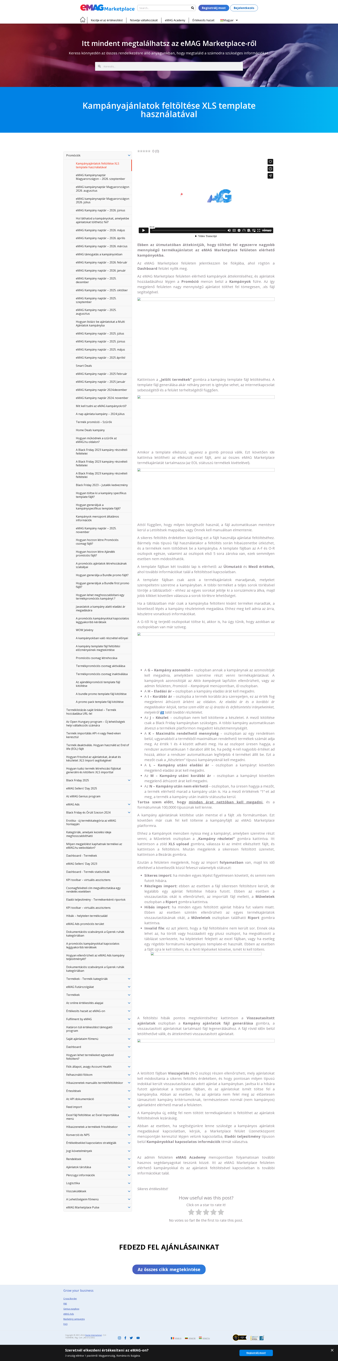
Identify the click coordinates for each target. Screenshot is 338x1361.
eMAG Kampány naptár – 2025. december (96, 280)
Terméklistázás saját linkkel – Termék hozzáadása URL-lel (91, 712)
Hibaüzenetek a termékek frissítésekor (92, 1127)
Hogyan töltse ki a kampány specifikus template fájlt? (101, 495)
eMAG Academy (175, 20)
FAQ (65, 1324)
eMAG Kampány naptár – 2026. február (101, 262)
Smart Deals (84, 366)
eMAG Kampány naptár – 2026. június (100, 210)
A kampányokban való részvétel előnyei (102, 638)
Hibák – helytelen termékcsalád (86, 916)
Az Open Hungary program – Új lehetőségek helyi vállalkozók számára (95, 723)
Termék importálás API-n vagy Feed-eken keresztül (93, 735)
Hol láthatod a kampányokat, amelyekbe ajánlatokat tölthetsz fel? (102, 220)
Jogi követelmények (79, 1151)
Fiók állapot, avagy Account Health (88, 1067)
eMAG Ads (73, 804)
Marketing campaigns (74, 1319)
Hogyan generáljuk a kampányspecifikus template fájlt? (98, 507)
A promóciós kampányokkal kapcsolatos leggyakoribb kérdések (102, 620)
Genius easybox (71, 1308)
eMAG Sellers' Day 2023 (81, 864)
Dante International (93, 1335)
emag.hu (206, 1338)
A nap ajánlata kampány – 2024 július (100, 414)
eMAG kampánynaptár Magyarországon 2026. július (102, 200)
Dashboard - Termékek (81, 856)
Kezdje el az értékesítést (107, 20)
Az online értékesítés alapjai (84, 1003)
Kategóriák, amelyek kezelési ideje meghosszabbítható (88, 834)
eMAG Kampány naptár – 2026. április (100, 238)
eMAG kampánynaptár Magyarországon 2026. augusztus (102, 189)
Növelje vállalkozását (144, 20)
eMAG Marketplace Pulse (82, 1207)
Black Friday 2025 (77, 780)
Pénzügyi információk (80, 1175)
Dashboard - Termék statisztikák (88, 872)
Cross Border (70, 1298)
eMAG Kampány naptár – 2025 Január (100, 382)
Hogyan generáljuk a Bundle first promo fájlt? (102, 585)
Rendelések (73, 1159)
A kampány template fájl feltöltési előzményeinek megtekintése (98, 648)
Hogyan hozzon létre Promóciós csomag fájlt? (97, 542)
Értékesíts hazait (203, 20)
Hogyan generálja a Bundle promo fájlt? (102, 575)
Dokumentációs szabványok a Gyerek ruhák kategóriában (95, 933)
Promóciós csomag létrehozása (96, 658)
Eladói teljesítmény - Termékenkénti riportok (96, 900)
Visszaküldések (76, 1191)
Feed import (74, 1107)
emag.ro (178, 1338)
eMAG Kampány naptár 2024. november (102, 398)
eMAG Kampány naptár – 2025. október (102, 290)
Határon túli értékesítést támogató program (89, 1029)
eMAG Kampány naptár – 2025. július (100, 333)
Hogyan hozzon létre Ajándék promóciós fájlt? (95, 553)
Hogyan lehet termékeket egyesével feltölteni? (90, 1057)
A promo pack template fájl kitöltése (100, 702)
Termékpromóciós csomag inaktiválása (102, 674)
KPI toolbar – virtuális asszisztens (88, 880)
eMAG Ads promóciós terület (85, 924)
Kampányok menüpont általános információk (97, 518)
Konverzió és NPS (78, 1135)
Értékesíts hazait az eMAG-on (85, 1011)
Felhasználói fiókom (79, 1075)
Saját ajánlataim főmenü (82, 1039)
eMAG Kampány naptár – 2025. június (100, 341)
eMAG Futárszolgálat (80, 987)
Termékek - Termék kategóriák (87, 979)
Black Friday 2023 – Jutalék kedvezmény (102, 485)
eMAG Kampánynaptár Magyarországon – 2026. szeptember (100, 177)
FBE (65, 1303)
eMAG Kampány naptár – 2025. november (96, 530)
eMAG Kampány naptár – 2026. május (100, 230)
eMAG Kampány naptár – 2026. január (101, 270)
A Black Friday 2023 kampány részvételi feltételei (101, 451)
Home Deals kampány (90, 430)
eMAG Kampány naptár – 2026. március (101, 246)
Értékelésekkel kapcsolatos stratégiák (91, 1143)
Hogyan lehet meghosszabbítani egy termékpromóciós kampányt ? (100, 597)
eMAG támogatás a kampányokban (99, 254)
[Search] (193, 8)
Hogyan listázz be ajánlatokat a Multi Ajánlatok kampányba (100, 323)
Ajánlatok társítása (78, 1167)
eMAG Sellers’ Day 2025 (81, 788)
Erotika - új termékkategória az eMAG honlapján (91, 822)
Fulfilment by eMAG (79, 1019)
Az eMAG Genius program (83, 796)
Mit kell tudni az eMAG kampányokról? (101, 406)
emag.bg (192, 1338)
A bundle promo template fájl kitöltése (101, 694)
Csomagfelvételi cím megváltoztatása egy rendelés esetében (93, 890)
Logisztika (73, 1183)
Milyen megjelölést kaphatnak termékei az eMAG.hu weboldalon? (94, 846)
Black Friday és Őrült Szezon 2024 (88, 812)
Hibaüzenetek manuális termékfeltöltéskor (94, 1083)
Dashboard (73, 1047)
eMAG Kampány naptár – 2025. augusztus (96, 312)
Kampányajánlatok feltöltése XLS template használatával (97, 165)
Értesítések (73, 1091)
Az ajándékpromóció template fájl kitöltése (98, 684)
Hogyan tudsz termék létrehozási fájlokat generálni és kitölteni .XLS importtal (93, 770)
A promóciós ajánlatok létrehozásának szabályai (101, 565)
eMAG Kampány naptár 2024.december (101, 390)
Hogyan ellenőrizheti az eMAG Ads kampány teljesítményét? (95, 957)
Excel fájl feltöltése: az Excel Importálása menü (92, 1117)
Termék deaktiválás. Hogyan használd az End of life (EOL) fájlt (97, 747)
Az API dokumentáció (80, 1099)
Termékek (73, 995)
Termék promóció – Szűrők (94, 422)
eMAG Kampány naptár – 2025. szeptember (96, 300)
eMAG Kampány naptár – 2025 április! (100, 358)
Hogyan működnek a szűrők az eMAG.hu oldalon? (96, 440)
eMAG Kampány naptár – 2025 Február (101, 374)
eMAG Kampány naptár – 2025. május (100, 349)
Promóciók (73, 155)
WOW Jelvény (84, 630)
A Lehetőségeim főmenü (82, 1199)
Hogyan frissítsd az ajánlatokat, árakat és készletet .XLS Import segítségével (93, 759)
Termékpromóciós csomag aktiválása (100, 666)
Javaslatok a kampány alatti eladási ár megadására (100, 608)
